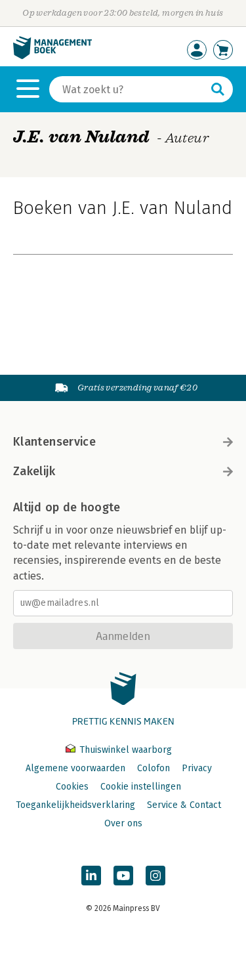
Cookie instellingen (140, 786)
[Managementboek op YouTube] (123, 875)
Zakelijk (34, 471)
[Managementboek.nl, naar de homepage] (52, 56)
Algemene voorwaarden (75, 768)
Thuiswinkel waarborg (124, 749)
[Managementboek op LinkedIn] (91, 875)
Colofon (153, 768)
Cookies (72, 786)
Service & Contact (184, 805)
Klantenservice (54, 441)
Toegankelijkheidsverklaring (75, 805)
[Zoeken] (217, 89)
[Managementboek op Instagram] (155, 875)
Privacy (197, 768)
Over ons (123, 823)
